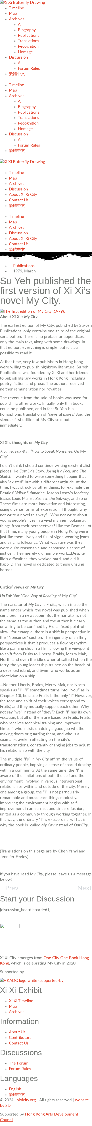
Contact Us (19, 200)
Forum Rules (29, 68)
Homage (25, 52)
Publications (28, 35)
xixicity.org (26, 1100)
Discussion (18, 57)
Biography (27, 30)
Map (13, 13)
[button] (46, 79)
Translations (28, 41)
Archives (16, 19)
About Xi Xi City (23, 194)
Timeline (16, 8)
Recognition (28, 46)
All (20, 25)
